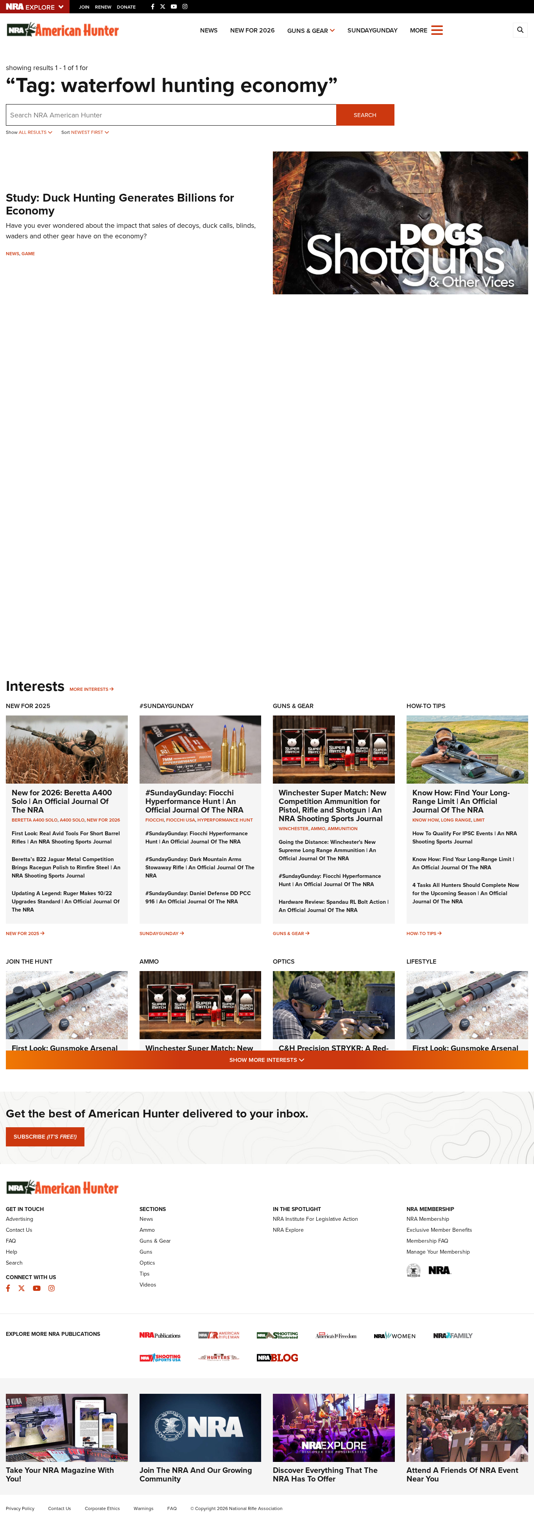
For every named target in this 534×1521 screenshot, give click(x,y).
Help (11, 1252)
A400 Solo (72, 820)
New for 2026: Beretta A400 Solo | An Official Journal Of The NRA (62, 801)
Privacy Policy (20, 1508)
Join (84, 7)
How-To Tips (426, 705)
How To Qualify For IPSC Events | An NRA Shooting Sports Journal (464, 837)
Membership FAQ (427, 1241)
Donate (126, 7)
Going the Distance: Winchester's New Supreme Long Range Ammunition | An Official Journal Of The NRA (327, 850)
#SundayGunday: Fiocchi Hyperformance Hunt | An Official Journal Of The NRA (194, 801)
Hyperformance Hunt (225, 820)
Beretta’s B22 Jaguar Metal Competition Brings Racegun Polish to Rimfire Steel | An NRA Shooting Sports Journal (66, 867)
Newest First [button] (87, 132)
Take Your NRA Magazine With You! (60, 1474)
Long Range (456, 820)
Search (365, 115)
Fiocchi (154, 820)
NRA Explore (288, 1230)
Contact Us (19, 1230)
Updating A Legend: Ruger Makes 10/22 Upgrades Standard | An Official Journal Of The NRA (66, 901)
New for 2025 (22, 933)
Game (28, 253)
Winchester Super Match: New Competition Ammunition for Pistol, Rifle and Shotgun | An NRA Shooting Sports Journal (332, 805)
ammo (318, 828)
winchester (293, 828)
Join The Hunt (29, 961)
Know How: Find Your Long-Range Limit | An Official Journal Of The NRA (461, 801)
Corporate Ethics (102, 1508)
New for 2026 (252, 30)
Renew (103, 7)
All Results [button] (33, 132)
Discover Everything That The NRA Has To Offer (325, 1474)
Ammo (149, 961)
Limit (479, 820)
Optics (284, 961)
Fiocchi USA (180, 820)
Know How (425, 820)
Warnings (144, 1508)
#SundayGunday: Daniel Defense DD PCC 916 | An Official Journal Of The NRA (198, 897)
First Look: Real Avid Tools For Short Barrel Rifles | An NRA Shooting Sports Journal (66, 837)
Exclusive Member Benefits (439, 1230)
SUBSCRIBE (45, 1136)
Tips (145, 1274)
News (209, 30)
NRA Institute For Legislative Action (315, 1219)
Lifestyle (421, 961)
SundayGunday (373, 30)
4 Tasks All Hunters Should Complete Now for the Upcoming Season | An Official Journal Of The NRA (465, 893)
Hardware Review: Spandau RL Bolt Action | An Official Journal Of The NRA (334, 906)
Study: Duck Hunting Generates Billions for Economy (120, 204)
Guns (146, 1252)
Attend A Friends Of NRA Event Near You (462, 1474)
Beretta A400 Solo (34, 820)
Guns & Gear (307, 30)
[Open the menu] (437, 29)
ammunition (343, 828)
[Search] (520, 30)
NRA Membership (428, 1219)
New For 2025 (28, 705)
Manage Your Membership (438, 1252)
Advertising (19, 1219)
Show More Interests (309, 1059)
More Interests (89, 689)
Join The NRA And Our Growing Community (196, 1474)
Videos (148, 1285)
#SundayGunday (167, 705)
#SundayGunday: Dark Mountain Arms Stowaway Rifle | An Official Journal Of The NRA (199, 867)
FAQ (11, 1241)
